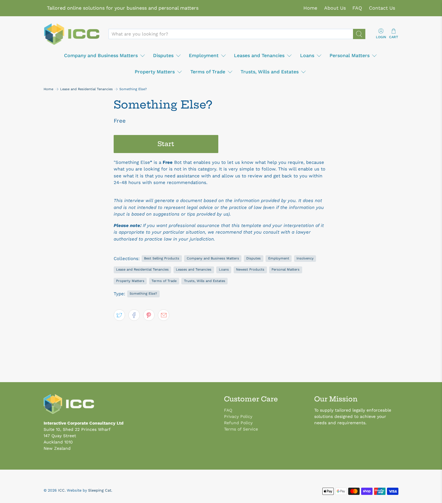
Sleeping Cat (99, 490)
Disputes (163, 55)
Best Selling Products (161, 258)
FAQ (357, 8)
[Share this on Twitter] (119, 315)
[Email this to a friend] (163, 315)
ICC (61, 490)
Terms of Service (241, 429)
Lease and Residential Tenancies (86, 89)
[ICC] (72, 34)
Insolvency (305, 258)
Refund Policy (238, 422)
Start (166, 144)
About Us (335, 8)
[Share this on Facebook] (134, 315)
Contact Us (382, 8)
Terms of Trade (207, 72)
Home (310, 8)
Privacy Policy (238, 416)
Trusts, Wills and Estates (270, 72)
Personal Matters (350, 55)
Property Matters (155, 72)
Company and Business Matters (101, 55)
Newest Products (250, 269)
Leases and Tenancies (259, 55)
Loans (307, 55)
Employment (204, 55)
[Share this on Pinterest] (149, 315)
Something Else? (143, 294)
